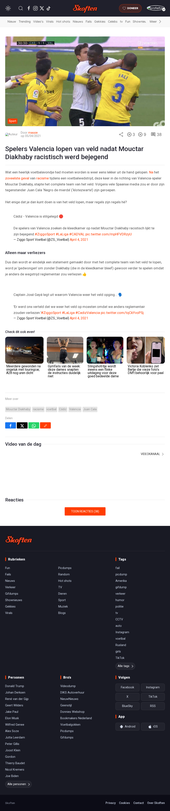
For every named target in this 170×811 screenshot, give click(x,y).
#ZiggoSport (45, 234)
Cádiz (63, 409)
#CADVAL (77, 234)
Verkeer (10, 587)
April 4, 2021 (79, 240)
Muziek (63, 606)
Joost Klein (12, 750)
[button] (20, 8)
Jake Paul (11, 712)
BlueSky (127, 706)
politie (119, 606)
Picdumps (65, 568)
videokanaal (151, 454)
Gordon (10, 757)
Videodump (68, 686)
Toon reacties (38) (85, 511)
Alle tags (123, 666)
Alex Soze (12, 731)
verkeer (120, 594)
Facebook (127, 687)
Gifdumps (11, 594)
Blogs (62, 613)
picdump (121, 574)
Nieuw (11, 21)
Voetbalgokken (70, 724)
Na (151, 172)
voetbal (51, 409)
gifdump (121, 587)
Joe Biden (12, 776)
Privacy (111, 803)
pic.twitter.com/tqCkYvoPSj (122, 313)
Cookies (124, 803)
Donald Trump (14, 686)
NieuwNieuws (69, 699)
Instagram (122, 632)
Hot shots (63, 21)
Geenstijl (66, 705)
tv (121, 21)
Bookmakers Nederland (76, 718)
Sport (62, 600)
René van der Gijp (17, 699)
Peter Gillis (12, 744)
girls (118, 651)
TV (60, 587)
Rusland (120, 645)
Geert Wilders (14, 705)
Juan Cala (90, 409)
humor (119, 600)
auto (118, 626)
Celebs (113, 21)
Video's (38, 21)
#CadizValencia (87, 313)
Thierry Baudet (15, 763)
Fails (89, 21)
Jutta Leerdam (15, 737)
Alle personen (16, 784)
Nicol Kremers (14, 769)
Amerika (121, 581)
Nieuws (78, 21)
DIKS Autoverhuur (72, 692)
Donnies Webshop (72, 712)
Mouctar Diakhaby (18, 409)
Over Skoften (156, 803)
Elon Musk (12, 718)
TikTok (119, 658)
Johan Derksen (15, 692)
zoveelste (12, 178)
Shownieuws (142, 21)
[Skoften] (18, 540)
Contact (138, 803)
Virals (50, 21)
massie (33, 132)
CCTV (119, 619)
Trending (25, 21)
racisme (42, 178)
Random (64, 574)
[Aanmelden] (156, 8)
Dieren (62, 594)
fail (117, 568)
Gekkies (100, 21)
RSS (153, 706)
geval (25, 178)
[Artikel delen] (121, 134)
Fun (127, 21)
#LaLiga (62, 234)
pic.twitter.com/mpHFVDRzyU (108, 234)
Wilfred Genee (14, 724)
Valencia (75, 409)
